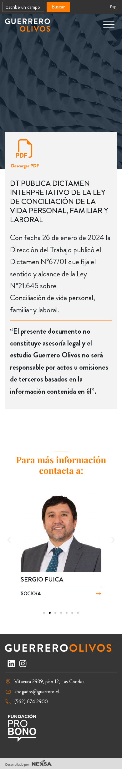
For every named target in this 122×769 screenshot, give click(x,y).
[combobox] (23, 7)
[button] (9, 540)
